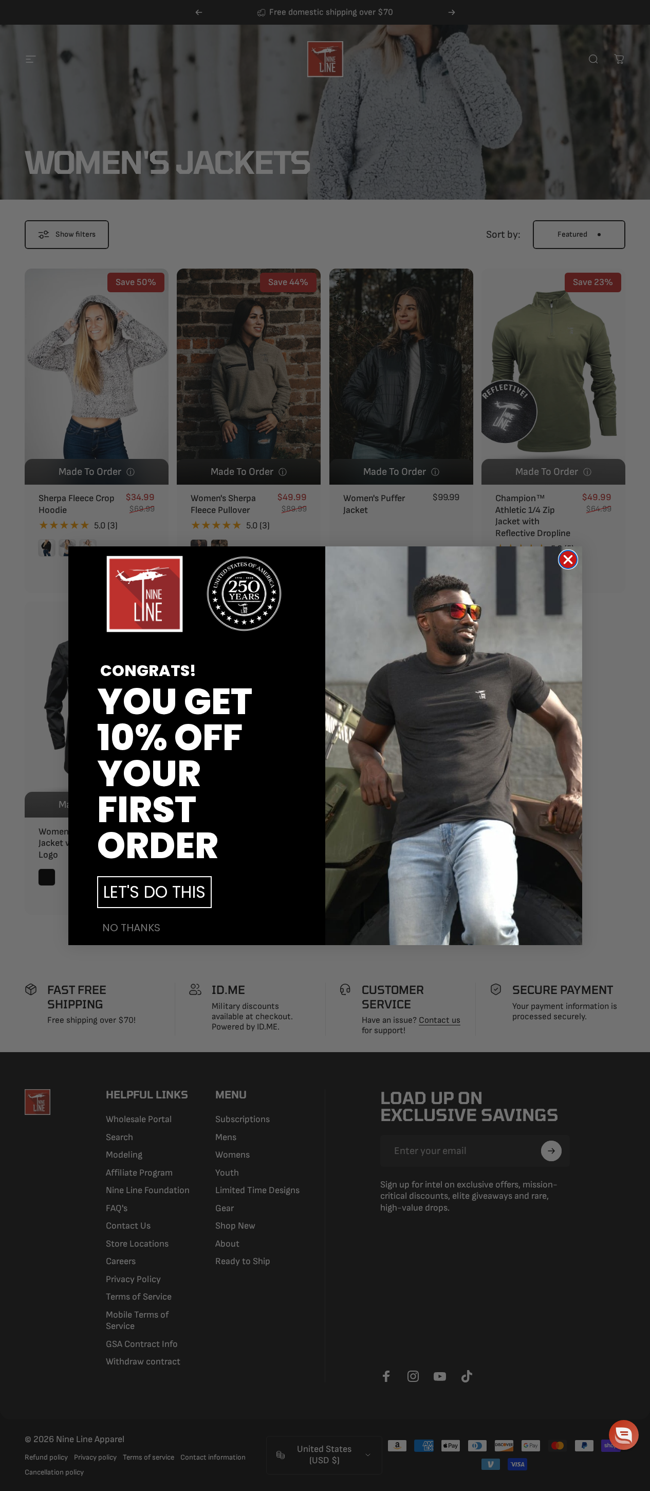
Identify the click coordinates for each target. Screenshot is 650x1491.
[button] (624, 1435)
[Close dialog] (568, 560)
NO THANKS (131, 927)
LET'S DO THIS (154, 891)
